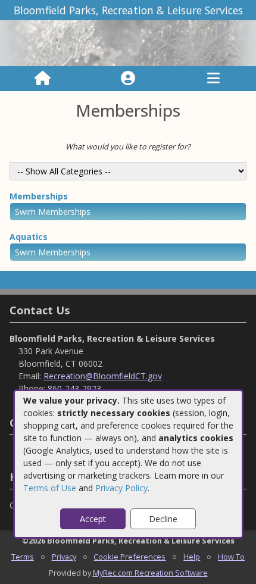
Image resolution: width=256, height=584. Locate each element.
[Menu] (213, 78)
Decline (163, 518)
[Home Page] (43, 78)
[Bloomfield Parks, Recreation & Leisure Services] (128, 42)
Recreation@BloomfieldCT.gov (102, 376)
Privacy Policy (121, 488)
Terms (22, 556)
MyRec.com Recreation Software (150, 572)
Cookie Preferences (129, 556)
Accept (93, 518)
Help (191, 556)
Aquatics (29, 236)
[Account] (128, 78)
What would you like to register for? (128, 146)
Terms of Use (49, 488)
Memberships (39, 196)
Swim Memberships (52, 211)
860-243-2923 (74, 388)
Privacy (64, 556)
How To (231, 556)
